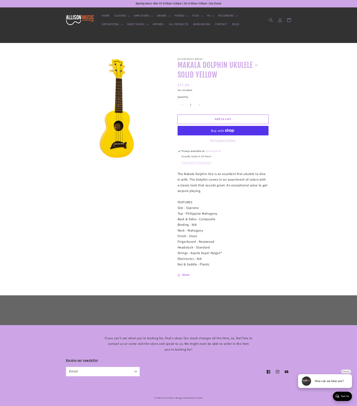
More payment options (223, 140)
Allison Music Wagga (172, 398)
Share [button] (186, 275)
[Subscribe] (135, 371)
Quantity (183, 97)
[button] (121, 16)
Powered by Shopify (193, 398)
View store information (196, 163)
